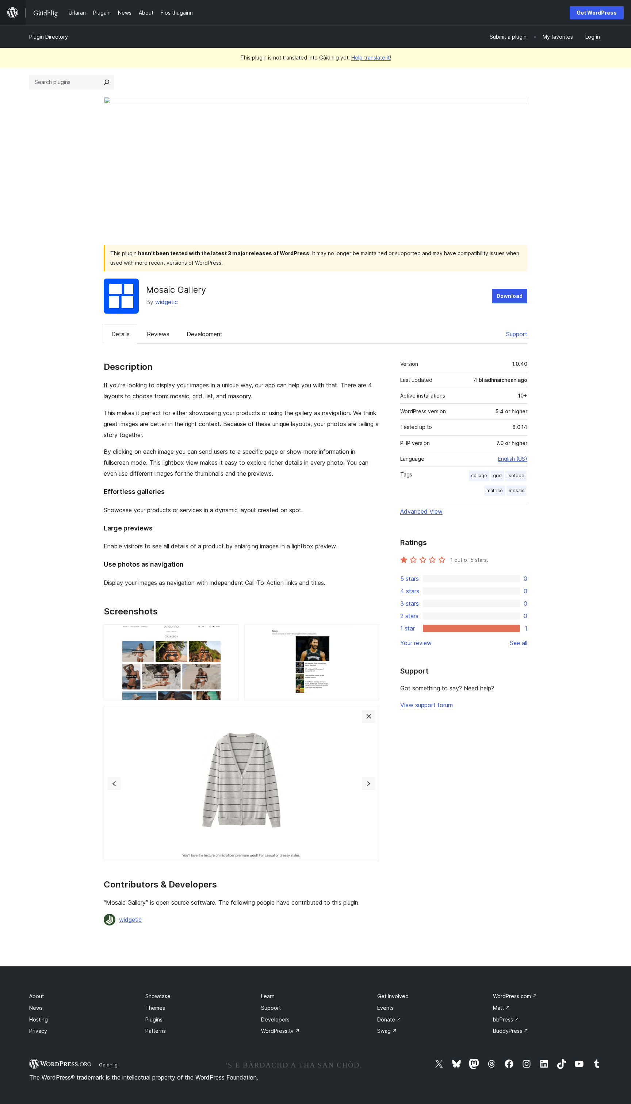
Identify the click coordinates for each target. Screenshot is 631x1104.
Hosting (38, 1019)
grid (497, 475)
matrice (494, 490)
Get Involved (393, 996)
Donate (389, 1019)
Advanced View (421, 511)
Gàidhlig (108, 1064)
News (36, 1008)
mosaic (516, 490)
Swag (387, 1031)
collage (479, 475)
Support (516, 334)
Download (510, 296)
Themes (155, 1008)
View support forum (426, 705)
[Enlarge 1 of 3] (228, 633)
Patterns (155, 1031)
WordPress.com (515, 996)
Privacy (38, 1031)
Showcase (158, 996)
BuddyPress (510, 1031)
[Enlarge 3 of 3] (369, 716)
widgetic (166, 302)
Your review (416, 643)
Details (120, 334)
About (36, 996)
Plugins (153, 1019)
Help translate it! (371, 57)
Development (204, 334)
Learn (268, 996)
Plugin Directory (48, 37)
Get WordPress (597, 12)
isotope (516, 475)
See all (518, 643)
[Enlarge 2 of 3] (369, 633)
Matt (501, 1008)
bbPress (506, 1019)
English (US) (512, 459)
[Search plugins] (106, 82)
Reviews (158, 334)
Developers (275, 1019)
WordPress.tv (280, 1031)
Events (385, 1008)
